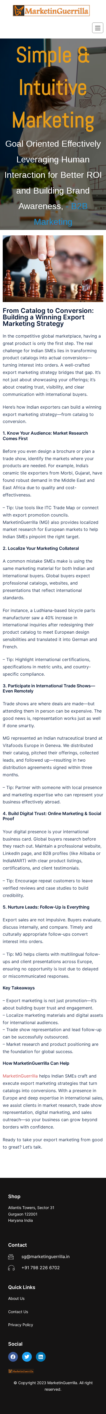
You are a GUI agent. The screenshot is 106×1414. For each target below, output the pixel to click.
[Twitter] (27, 1357)
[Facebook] (13, 1357)
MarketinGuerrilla (20, 1076)
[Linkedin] (41, 1357)
